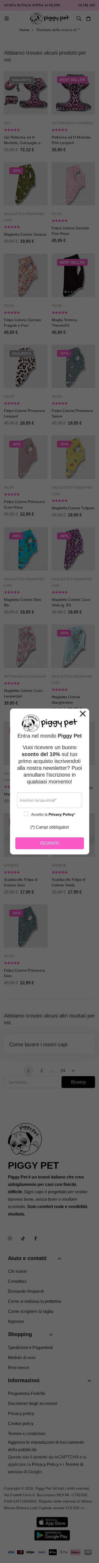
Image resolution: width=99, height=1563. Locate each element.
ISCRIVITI (49, 843)
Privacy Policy (61, 814)
